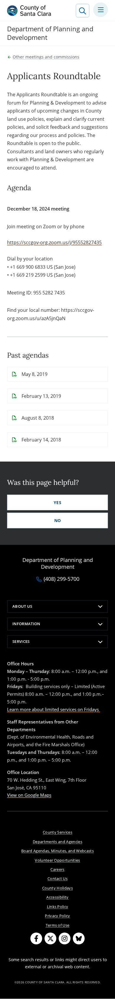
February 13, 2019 (41, 396)
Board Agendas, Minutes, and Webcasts (57, 850)
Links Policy (57, 906)
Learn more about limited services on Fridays (53, 709)
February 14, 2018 (41, 439)
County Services (57, 832)
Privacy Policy (57, 915)
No (57, 520)
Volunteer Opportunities (57, 860)
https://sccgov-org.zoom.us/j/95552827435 (54, 242)
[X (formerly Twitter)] (50, 938)
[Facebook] (36, 938)
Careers (57, 869)
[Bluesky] (79, 938)
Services (21, 641)
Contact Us (57, 878)
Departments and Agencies (57, 841)
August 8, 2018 (38, 418)
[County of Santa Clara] (29, 10)
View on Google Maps (29, 795)
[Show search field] (82, 11)
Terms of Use (58, 925)
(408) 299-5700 (61, 579)
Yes (57, 502)
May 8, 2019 (34, 374)
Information (26, 623)
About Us (22, 606)
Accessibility (57, 897)
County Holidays (57, 888)
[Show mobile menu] (100, 9)
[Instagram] (64, 938)
